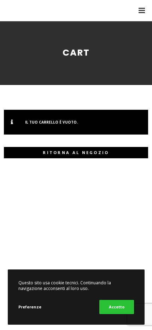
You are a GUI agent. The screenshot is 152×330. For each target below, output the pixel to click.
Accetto (116, 306)
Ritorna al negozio (76, 152)
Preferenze (29, 306)
